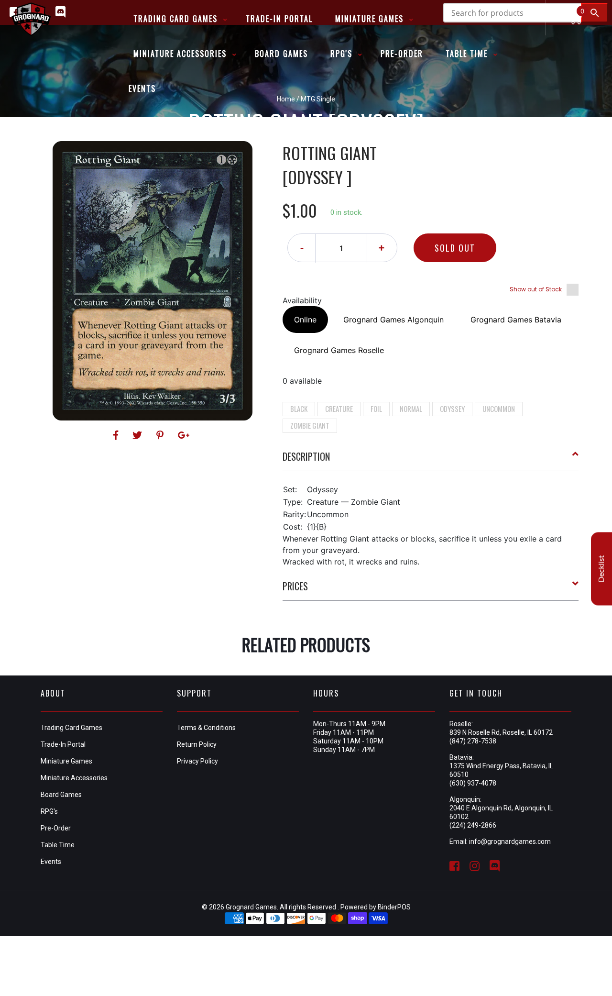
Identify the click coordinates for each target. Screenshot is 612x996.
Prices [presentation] (295, 586)
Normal (411, 408)
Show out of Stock (536, 289)
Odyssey (452, 408)
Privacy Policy (197, 761)
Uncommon (498, 408)
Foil (376, 408)
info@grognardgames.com (510, 841)
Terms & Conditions (206, 727)
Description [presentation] (306, 456)
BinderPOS (394, 907)
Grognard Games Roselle (339, 350)
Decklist (601, 569)
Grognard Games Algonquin (393, 319)
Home (286, 99)
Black (298, 408)
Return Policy (197, 744)
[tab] (431, 460)
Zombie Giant (309, 425)
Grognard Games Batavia (515, 319)
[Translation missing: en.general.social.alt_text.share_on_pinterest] (161, 435)
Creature (339, 408)
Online (305, 319)
